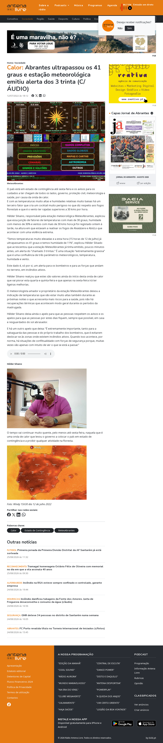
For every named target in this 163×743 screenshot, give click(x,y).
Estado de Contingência (37, 530)
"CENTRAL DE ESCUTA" (108, 663)
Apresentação (14, 665)
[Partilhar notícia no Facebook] (33, 95)
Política (87, 18)
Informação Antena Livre (144, 670)
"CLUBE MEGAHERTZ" (69, 696)
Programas (95, 5)
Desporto (63, 18)
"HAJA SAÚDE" (65, 709)
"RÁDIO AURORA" (67, 676)
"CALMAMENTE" (66, 702)
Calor (13, 530)
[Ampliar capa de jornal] (132, 145)
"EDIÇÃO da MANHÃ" (69, 663)
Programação (141, 663)
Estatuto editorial (16, 671)
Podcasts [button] (61, 5)
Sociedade (27, 18)
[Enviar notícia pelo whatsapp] (44, 95)
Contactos (12, 697)
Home (10, 62)
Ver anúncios (141, 704)
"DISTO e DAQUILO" (107, 676)
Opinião (138, 683)
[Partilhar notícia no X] (37, 95)
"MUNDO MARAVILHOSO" (72, 683)
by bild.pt (151, 737)
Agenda (112, 5)
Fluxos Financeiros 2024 (20, 681)
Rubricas (139, 678)
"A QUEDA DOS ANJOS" (108, 696)
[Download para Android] (122, 723)
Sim (129, 28)
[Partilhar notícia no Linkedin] (40, 95)
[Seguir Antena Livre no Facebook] (9, 705)
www (122, 183)
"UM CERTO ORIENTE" (108, 702)
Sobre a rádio (44, 7)
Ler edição (145, 183)
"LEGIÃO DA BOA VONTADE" (111, 709)
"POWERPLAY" (103, 689)
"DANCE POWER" (105, 669)
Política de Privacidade (19, 687)
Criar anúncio (141, 709)
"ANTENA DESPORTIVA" (108, 683)
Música (78, 5)
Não (120, 28)
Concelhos (12, 18)
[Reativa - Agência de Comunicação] (132, 83)
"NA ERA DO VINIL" (68, 689)
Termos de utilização (18, 692)
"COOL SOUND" (66, 669)
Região (40, 18)
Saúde (51, 18)
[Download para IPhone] (146, 723)
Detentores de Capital (19, 676)
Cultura (75, 18)
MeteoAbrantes (66, 530)
